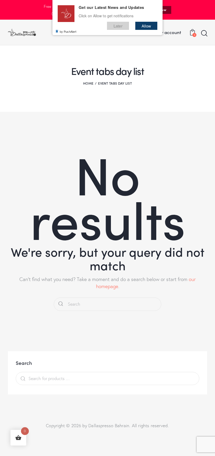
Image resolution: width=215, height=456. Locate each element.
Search (22, 379)
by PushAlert (68, 31)
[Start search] (204, 33)
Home (88, 83)
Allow (146, 26)
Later (118, 26)
